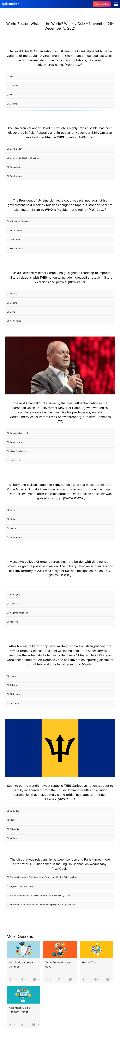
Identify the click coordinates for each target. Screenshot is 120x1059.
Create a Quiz (102, 4)
